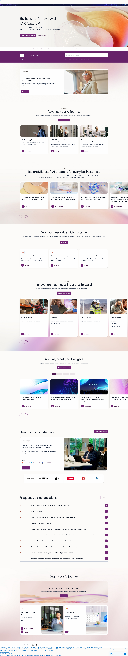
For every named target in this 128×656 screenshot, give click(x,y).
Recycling (52, 655)
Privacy (24, 655)
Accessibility (46, 650)
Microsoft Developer (68, 648)
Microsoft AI (2, 648)
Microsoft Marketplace (111, 648)
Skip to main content (5, 0)
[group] (64, 82)
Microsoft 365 (27, 462)
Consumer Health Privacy (5, 655)
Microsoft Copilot (37, 462)
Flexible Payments (7, 647)
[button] (30, 478)
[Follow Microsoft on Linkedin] (36, 645)
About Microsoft (10, 650)
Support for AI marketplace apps (87, 648)
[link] (25, 49)
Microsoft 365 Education (49, 647)
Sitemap (13, 655)
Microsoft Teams (41, 648)
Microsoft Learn (76, 648)
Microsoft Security (9, 648)
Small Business (57, 648)
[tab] (53, 374)
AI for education (99, 647)
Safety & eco (47, 655)
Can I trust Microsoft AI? (85, 59)
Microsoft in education (16, 647)
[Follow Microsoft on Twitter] (33, 645)
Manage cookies (29, 655)
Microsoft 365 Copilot (48, 462)
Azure (62, 648)
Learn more (84, 5)
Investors (31, 650)
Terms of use (36, 655)
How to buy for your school (61, 647)
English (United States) (5, 652)
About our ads (58, 655)
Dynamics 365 (17, 648)
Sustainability (52, 650)
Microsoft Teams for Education (37, 647)
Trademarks (41, 655)
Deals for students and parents (89, 647)
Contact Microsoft (19, 655)
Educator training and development (74, 647)
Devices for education (26, 647)
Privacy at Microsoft (25, 650)
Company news (17, 650)
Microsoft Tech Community (100, 648)
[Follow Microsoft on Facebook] (30, 645)
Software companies (120, 648)
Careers (4, 650)
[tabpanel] (63, 397)
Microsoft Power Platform (31, 648)
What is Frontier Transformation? (71, 59)
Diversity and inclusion (38, 650)
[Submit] (106, 55)
